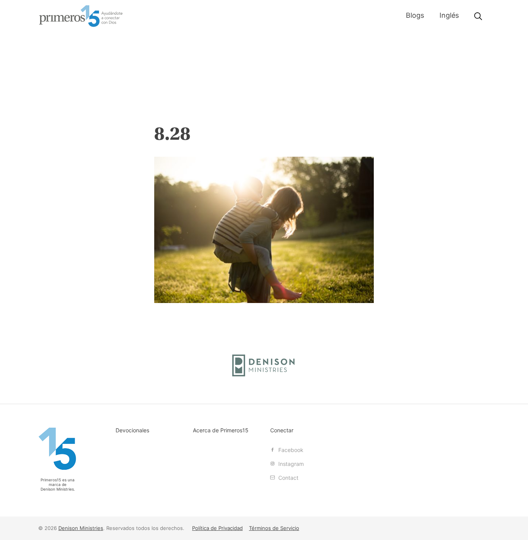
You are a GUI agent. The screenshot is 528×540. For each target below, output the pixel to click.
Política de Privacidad (217, 528)
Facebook (290, 450)
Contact (287, 477)
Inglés (449, 15)
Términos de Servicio (274, 528)
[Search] (478, 16)
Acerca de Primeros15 (221, 430)
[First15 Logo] (57, 448)
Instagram (290, 463)
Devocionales (132, 430)
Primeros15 (80, 16)
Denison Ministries (57, 489)
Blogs (415, 15)
